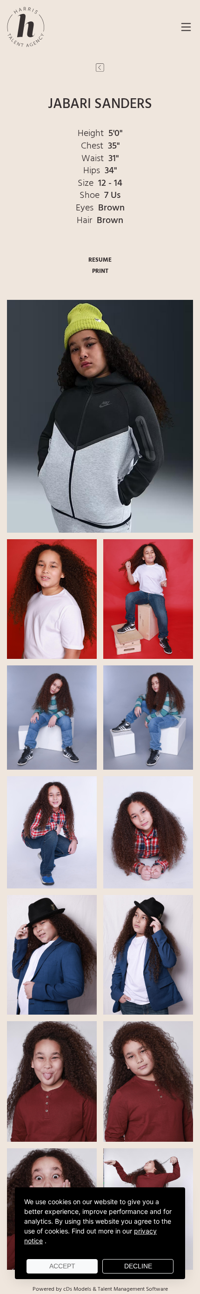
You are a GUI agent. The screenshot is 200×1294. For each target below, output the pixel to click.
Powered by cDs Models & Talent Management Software (100, 1289)
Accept (62, 1266)
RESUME (100, 260)
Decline (138, 1266)
